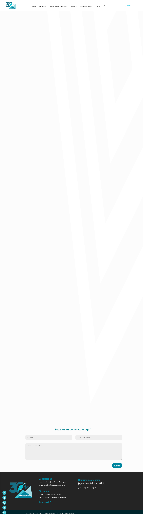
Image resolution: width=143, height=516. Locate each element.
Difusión (73, 6)
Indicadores (42, 6)
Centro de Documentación (58, 6)
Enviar (117, 466)
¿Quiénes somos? (86, 6)
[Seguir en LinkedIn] (4, 498)
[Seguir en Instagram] (4, 503)
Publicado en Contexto (20, 416)
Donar (129, 5)
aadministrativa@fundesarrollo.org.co (52, 485)
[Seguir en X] (4, 493)
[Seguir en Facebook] (4, 508)
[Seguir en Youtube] (4, 512)
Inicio (34, 6)
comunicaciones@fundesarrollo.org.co (52, 482)
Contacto (99, 6)
